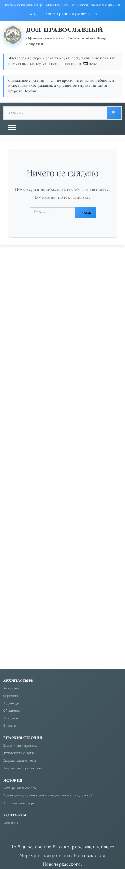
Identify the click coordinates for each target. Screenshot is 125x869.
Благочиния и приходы (20, 746)
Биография (11, 688)
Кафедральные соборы (20, 788)
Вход (32, 14)
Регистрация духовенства (71, 14)
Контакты (10, 823)
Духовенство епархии (19, 753)
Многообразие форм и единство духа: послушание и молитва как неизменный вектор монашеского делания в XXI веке (61, 61)
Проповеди (11, 703)
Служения (10, 696)
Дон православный (64, 30)
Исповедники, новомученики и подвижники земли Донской (48, 796)
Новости (9, 726)
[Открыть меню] (12, 127)
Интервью (10, 718)
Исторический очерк (19, 803)
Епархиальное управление (22, 768)
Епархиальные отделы (19, 761)
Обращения (11, 711)
